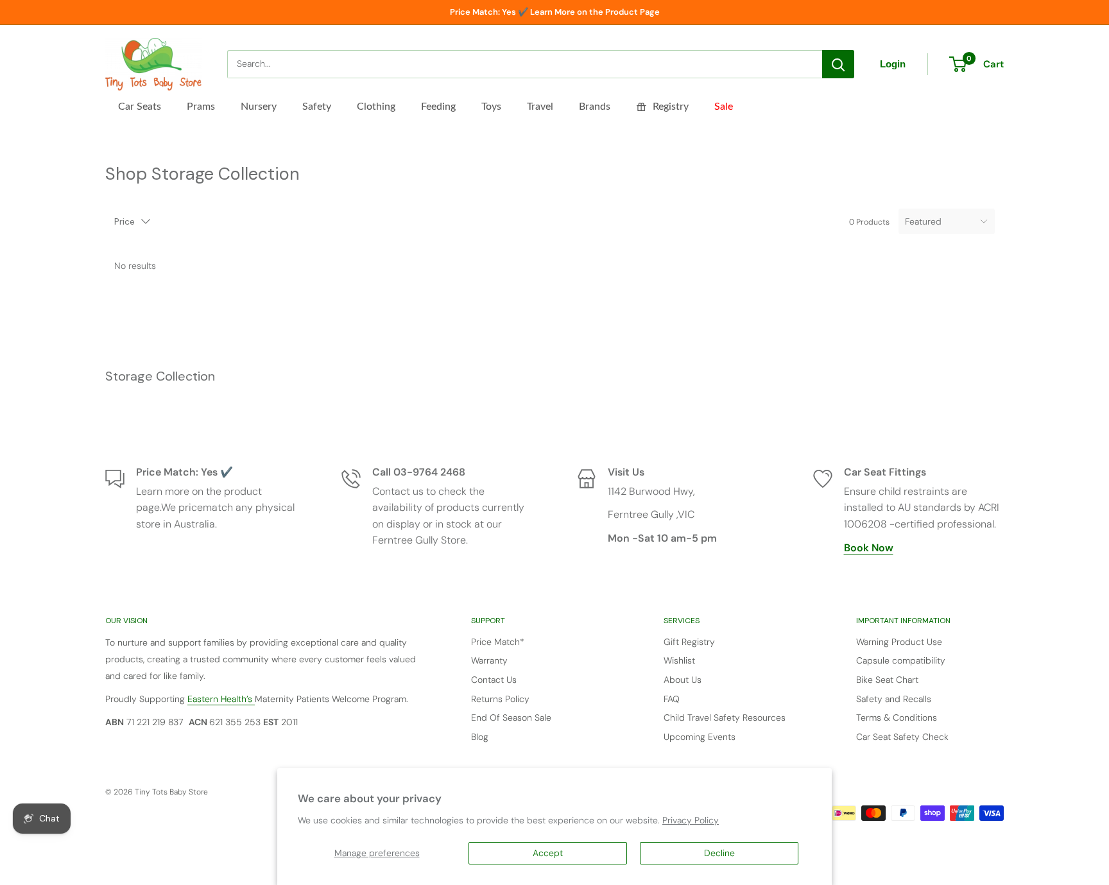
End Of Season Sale (511, 717)
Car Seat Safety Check (902, 737)
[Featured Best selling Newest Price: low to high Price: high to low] (946, 221)
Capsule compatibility (900, 660)
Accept (548, 853)
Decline (719, 853)
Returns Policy (500, 699)
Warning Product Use (899, 642)
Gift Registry (689, 642)
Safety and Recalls (893, 699)
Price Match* (497, 642)
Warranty (489, 660)
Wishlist (679, 660)
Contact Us (494, 679)
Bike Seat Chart (887, 679)
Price (124, 221)
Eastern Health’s (221, 699)
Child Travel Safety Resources (725, 717)
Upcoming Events (699, 737)
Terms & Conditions (896, 717)
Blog (479, 737)
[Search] (838, 64)
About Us (682, 679)
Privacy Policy (690, 820)
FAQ (672, 699)
